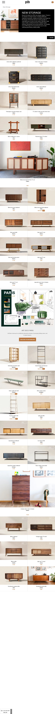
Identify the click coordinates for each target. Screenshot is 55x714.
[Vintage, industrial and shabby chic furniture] (27, 2)
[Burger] (3, 2)
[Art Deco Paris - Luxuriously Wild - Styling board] (27, 316)
